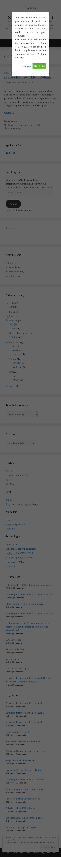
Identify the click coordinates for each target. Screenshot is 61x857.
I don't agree (26, 66)
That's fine (39, 66)
